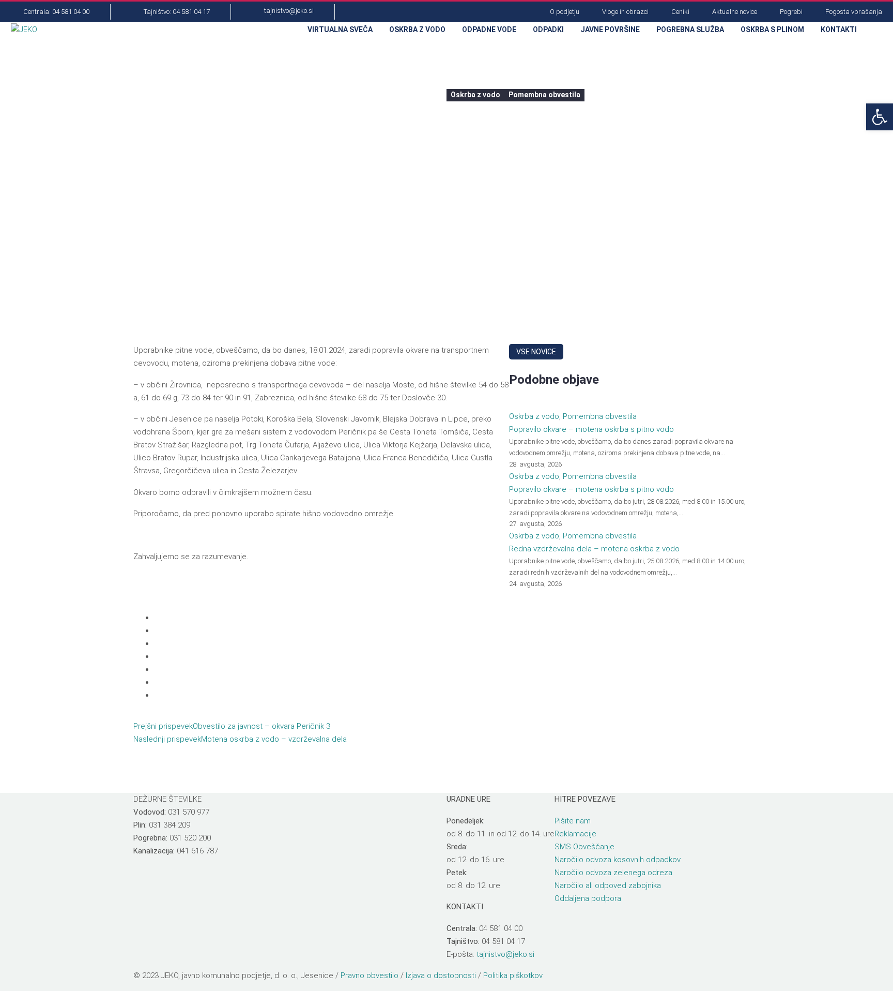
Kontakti (839, 29)
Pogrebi (791, 12)
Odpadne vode (489, 29)
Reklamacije (575, 833)
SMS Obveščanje (584, 846)
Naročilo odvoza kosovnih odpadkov (618, 859)
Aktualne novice (734, 12)
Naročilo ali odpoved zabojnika (608, 885)
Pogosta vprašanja (853, 12)
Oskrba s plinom (772, 29)
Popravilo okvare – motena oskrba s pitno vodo (591, 429)
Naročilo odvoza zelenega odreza (613, 872)
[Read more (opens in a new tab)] (50, 12)
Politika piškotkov (513, 975)
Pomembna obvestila (544, 95)
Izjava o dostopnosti (441, 975)
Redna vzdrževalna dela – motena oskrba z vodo (594, 548)
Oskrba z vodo (417, 29)
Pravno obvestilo (369, 975)
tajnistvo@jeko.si (505, 954)
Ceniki (680, 12)
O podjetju (564, 12)
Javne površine (610, 29)
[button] (876, 30)
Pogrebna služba (690, 29)
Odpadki (548, 29)
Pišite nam (573, 820)
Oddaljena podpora (588, 898)
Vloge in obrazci (625, 12)
